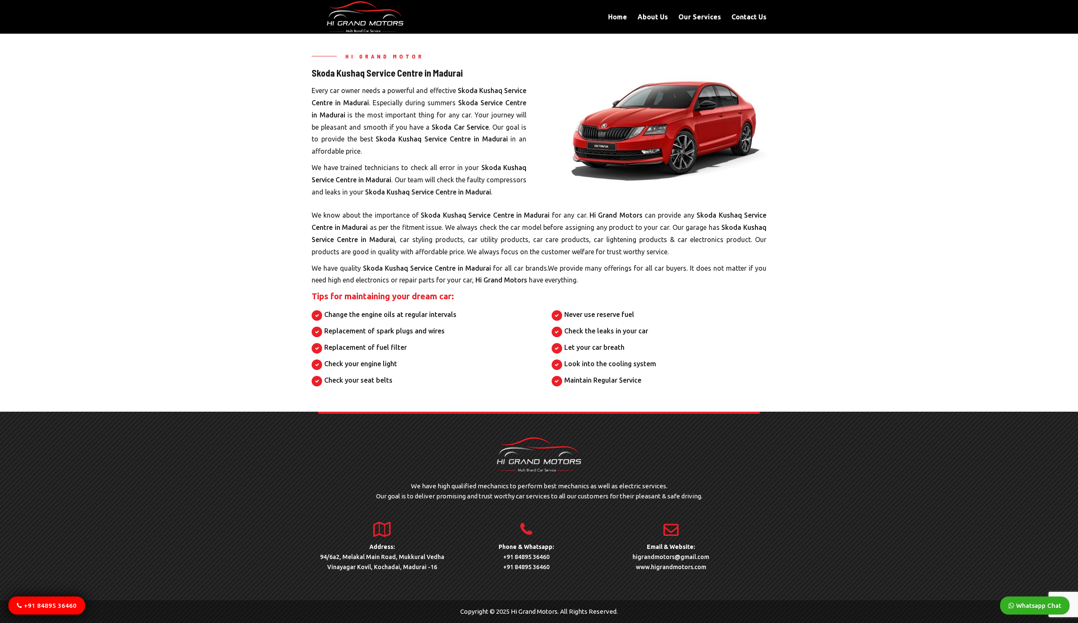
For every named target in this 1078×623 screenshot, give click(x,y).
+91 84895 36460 (526, 557)
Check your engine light (360, 363)
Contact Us (748, 17)
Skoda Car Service (460, 127)
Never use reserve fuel (599, 314)
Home (617, 17)
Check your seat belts (358, 380)
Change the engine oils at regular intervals (390, 314)
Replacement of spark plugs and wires (384, 331)
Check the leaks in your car (606, 331)
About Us (653, 17)
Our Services (699, 17)
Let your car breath (594, 347)
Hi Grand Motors (616, 215)
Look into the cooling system (610, 363)
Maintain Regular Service (602, 380)
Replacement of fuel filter (365, 347)
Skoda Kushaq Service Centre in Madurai (441, 139)
